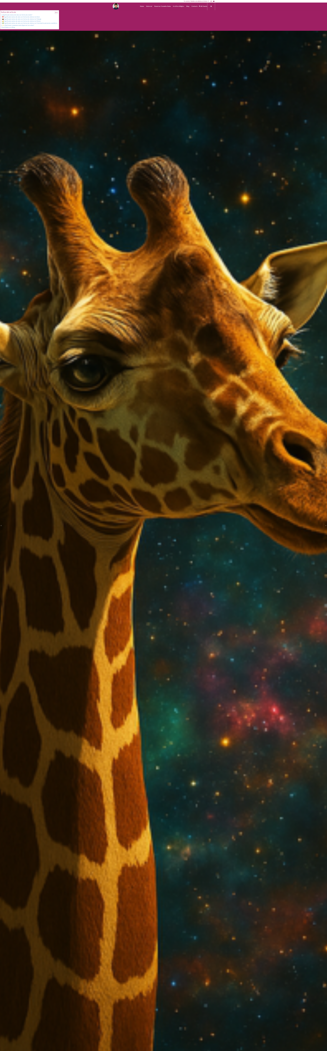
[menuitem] (142, 6)
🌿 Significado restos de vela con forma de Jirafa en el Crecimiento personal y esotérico (29, 23)
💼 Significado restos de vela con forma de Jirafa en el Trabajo (21, 19)
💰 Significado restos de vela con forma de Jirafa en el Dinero (21, 21)
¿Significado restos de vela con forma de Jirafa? (17, 15)
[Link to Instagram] (211, 1)
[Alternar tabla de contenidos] (55, 12)
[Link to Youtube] (213, 1)
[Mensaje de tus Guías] (116, 6)
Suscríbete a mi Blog (8, 27)
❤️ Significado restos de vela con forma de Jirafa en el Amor (21, 17)
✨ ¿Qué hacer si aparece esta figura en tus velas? (18, 25)
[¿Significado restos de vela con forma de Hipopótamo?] (1, 525)
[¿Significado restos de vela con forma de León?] (325, 525)
